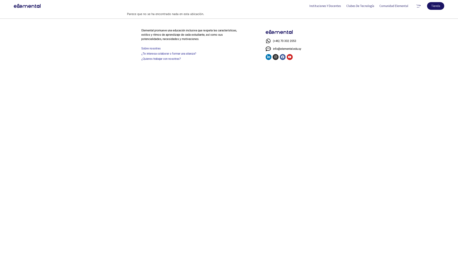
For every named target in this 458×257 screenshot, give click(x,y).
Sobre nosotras (151, 48)
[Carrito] (418, 6)
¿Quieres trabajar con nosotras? (161, 59)
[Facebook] (283, 57)
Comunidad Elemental (393, 6)
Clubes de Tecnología (360, 6)
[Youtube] (290, 57)
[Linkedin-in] (268, 57)
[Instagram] (275, 57)
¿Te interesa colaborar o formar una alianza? (168, 53)
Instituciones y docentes (325, 6)
